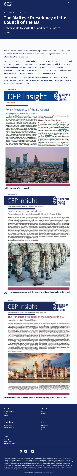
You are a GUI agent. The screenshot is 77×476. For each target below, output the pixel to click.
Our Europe (21, 13)
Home (5, 13)
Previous (43, 413)
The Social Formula (48, 472)
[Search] (69, 3)
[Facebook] (21, 451)
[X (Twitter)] (25, 451)
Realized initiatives (9, 427)
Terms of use (7, 440)
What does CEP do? (9, 411)
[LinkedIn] (32, 451)
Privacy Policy (7, 441)
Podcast (43, 427)
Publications (12, 13)
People (6, 415)
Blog (42, 429)
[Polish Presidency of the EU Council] (38, 137)
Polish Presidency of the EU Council (16, 188)
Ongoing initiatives (9, 425)
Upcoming (43, 411)
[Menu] (72, 3)
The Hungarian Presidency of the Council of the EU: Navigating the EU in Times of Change (36, 397)
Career (5, 413)
